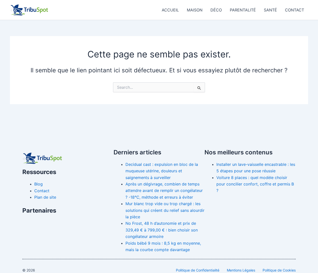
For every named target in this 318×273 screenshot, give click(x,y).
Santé (270, 9)
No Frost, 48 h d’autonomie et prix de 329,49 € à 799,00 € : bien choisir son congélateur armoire (161, 230)
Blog (38, 184)
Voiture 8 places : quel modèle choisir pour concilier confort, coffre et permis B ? (255, 184)
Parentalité (243, 9)
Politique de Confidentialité (197, 270)
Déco (216, 9)
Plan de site (45, 197)
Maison (194, 9)
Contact (294, 9)
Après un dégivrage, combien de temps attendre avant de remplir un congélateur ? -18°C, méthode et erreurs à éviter (164, 191)
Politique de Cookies (279, 270)
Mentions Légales (241, 270)
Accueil (170, 9)
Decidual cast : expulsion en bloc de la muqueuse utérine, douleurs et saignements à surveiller (161, 171)
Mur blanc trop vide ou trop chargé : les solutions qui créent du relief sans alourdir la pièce (164, 210)
